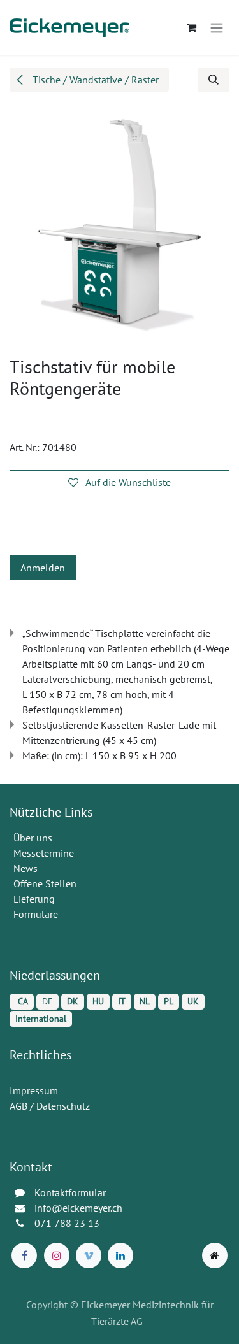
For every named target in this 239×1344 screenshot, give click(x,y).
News (25, 868)
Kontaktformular (70, 1192)
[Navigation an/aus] (216, 27)
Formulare (37, 914)
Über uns (32, 837)
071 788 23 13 (68, 1223)
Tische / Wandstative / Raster (94, 79)
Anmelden (42, 567)
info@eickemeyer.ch (78, 1207)
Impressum (34, 1090)
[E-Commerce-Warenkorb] (191, 27)
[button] (213, 80)
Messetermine (43, 853)
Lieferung (34, 898)
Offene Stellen (46, 883)
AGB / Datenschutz (50, 1105)
